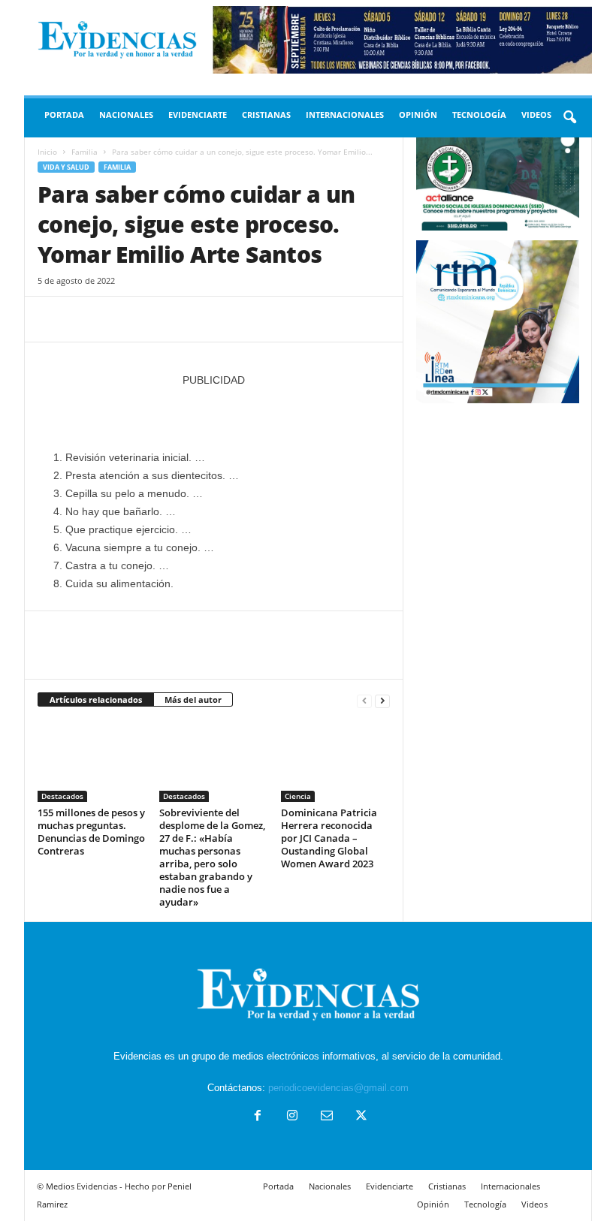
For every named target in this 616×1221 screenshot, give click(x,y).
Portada (64, 114)
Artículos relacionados (96, 699)
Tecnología (479, 114)
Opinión (418, 114)
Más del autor (193, 699)
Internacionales (345, 114)
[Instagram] (292, 1117)
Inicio (47, 151)
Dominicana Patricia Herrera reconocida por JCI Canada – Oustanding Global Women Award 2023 (329, 838)
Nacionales (126, 114)
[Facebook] (53, 319)
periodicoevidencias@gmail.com (338, 1087)
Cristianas (266, 114)
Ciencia (298, 796)
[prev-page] (364, 700)
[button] (569, 117)
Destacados (62, 796)
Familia (84, 151)
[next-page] (382, 700)
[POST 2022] (214, 411)
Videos (536, 114)
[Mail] (327, 1117)
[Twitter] (87, 319)
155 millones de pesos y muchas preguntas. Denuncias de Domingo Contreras (91, 832)
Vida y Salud (66, 167)
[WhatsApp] (156, 319)
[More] (191, 319)
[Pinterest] (122, 319)
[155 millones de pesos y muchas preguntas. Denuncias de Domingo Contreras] (92, 760)
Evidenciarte (197, 114)
